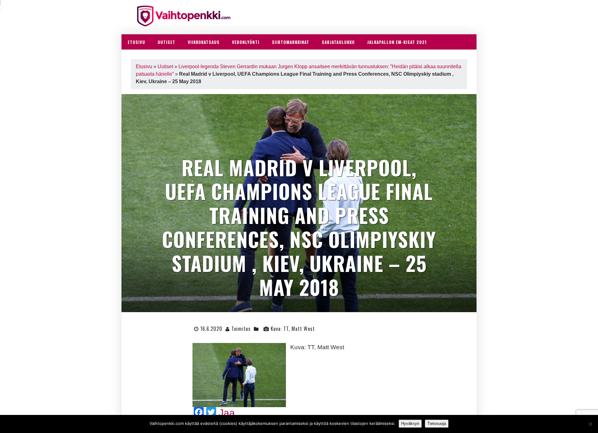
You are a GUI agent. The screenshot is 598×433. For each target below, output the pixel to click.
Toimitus (241, 328)
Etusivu (144, 66)
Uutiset (165, 66)
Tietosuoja (436, 423)
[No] (590, 424)
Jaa (227, 413)
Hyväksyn (410, 423)
